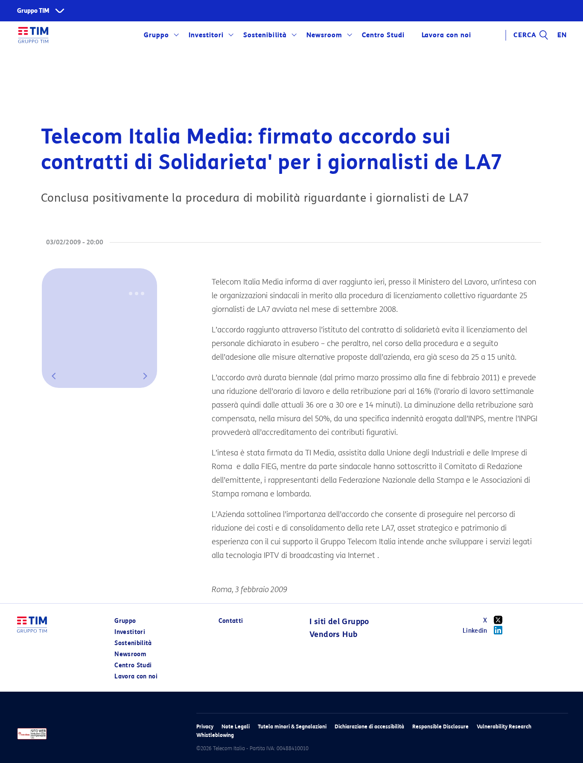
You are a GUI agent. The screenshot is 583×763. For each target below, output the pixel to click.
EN (562, 35)
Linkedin (475, 630)
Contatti (231, 621)
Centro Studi (133, 665)
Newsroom (324, 35)
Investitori (206, 35)
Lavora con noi (135, 676)
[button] (53, 376)
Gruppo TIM (33, 11)
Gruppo (156, 35)
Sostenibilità (264, 35)
